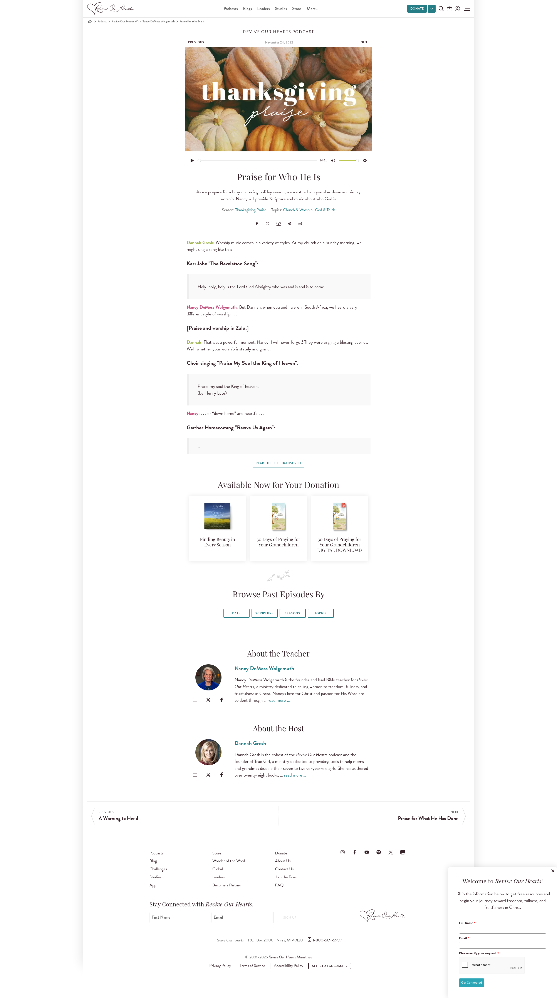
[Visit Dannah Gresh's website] (195, 775)
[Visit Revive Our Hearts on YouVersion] (403, 852)
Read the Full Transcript (278, 463)
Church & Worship (297, 210)
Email (218, 917)
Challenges (158, 869)
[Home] (90, 21)
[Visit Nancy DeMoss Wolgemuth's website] (195, 700)
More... (312, 9)
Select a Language (328, 966)
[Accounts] (457, 8)
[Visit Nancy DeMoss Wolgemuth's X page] (208, 700)
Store (296, 9)
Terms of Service (252, 965)
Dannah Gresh (250, 743)
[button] (466, 8)
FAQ (279, 885)
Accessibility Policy (288, 965)
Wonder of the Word (228, 861)
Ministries (290, 957)
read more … (279, 700)
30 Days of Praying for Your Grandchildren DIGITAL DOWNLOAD (339, 545)
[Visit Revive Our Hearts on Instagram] (342, 852)
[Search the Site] (441, 9)
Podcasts (231, 9)
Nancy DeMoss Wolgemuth (264, 668)
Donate (417, 8)
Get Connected (471, 983)
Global (217, 869)
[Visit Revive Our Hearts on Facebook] (354, 852)
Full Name (467, 923)
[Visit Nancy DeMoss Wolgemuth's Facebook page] (221, 700)
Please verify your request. (479, 953)
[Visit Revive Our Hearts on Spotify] (378, 852)
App (152, 885)
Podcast (102, 21)
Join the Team (286, 877)
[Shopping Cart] (449, 9)
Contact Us (284, 869)
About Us (283, 861)
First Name (161, 917)
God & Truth (325, 210)
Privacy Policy (220, 965)
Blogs (247, 9)
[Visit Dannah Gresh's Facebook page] (221, 775)
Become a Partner (226, 885)
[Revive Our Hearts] (111, 8)
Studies (281, 9)
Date (236, 613)
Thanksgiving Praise (250, 210)
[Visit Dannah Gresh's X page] (208, 775)
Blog (153, 861)
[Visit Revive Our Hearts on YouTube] (366, 852)
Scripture (264, 613)
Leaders (263, 9)
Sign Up (290, 917)
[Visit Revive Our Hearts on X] (391, 852)
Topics (320, 613)
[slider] (257, 161)
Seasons (292, 613)
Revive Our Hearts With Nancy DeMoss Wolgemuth (143, 21)
